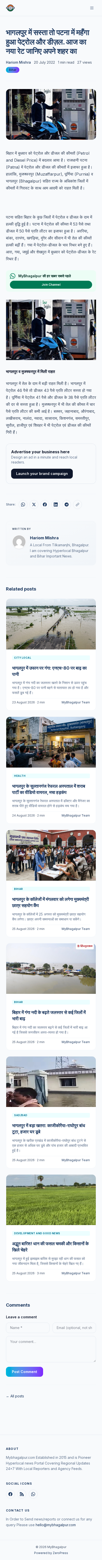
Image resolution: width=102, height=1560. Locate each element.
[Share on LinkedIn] (55, 504)
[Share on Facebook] (44, 504)
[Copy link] (77, 504)
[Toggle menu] (92, 8)
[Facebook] (10, 1494)
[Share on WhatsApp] (23, 504)
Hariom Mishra (18, 62)
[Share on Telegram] (66, 504)
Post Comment (24, 1372)
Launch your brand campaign (42, 473)
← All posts (15, 1396)
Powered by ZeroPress (51, 1553)
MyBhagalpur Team (76, 702)
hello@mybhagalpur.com (56, 1525)
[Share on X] (33, 504)
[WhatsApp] (33, 1494)
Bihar (12, 70)
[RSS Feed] (21, 1494)
